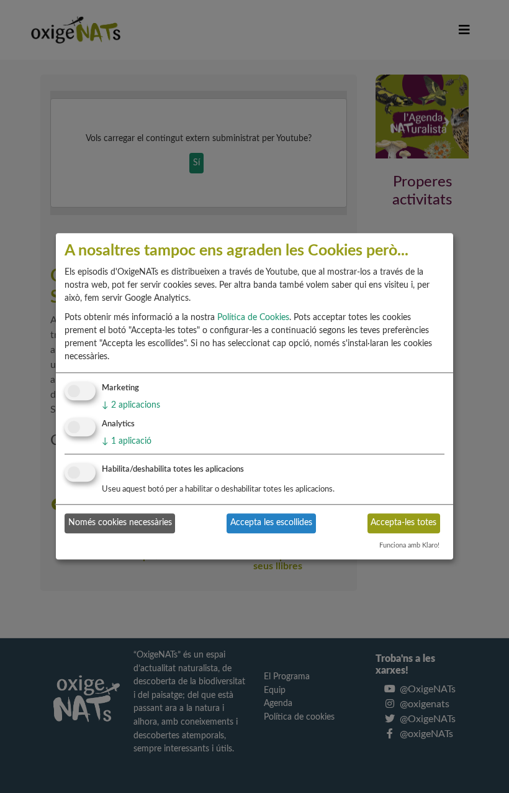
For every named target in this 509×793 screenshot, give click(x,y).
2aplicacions (131, 405)
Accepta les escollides (271, 522)
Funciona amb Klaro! (409, 545)
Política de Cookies (253, 317)
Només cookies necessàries (120, 522)
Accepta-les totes (403, 522)
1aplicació (126, 441)
